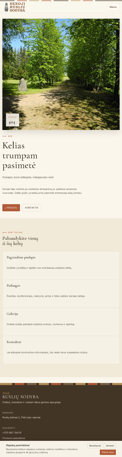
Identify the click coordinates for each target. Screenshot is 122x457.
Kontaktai (31, 208)
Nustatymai (95, 445)
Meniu (113, 6)
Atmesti (110, 445)
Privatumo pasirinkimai (13, 438)
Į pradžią (11, 208)
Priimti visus (108, 452)
